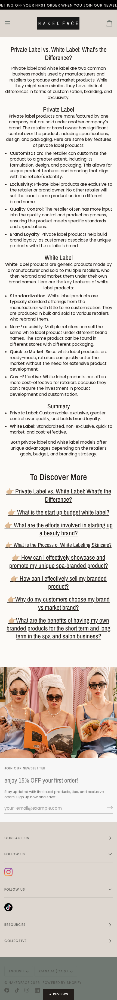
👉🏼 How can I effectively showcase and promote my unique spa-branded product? (58, 561)
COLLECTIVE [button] (15, 940)
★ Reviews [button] (59, 994)
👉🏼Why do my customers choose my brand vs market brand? (58, 603)
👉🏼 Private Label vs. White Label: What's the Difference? (58, 495)
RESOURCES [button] (15, 924)
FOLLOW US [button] (14, 854)
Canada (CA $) (53, 971)
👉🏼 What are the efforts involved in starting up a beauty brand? (59, 529)
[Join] (108, 807)
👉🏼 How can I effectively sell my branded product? (58, 582)
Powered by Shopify (62, 982)
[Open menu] (12, 23)
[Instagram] (26, 990)
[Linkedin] (37, 990)
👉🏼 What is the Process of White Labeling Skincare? (58, 544)
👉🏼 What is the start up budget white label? (58, 512)
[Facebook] (6, 990)
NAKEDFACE (20, 982)
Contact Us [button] (16, 838)
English (16, 971)
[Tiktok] (17, 990)
